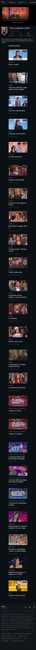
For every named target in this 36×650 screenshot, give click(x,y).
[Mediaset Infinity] (3, 2)
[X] (34, 607)
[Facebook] (25, 607)
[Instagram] (29, 607)
